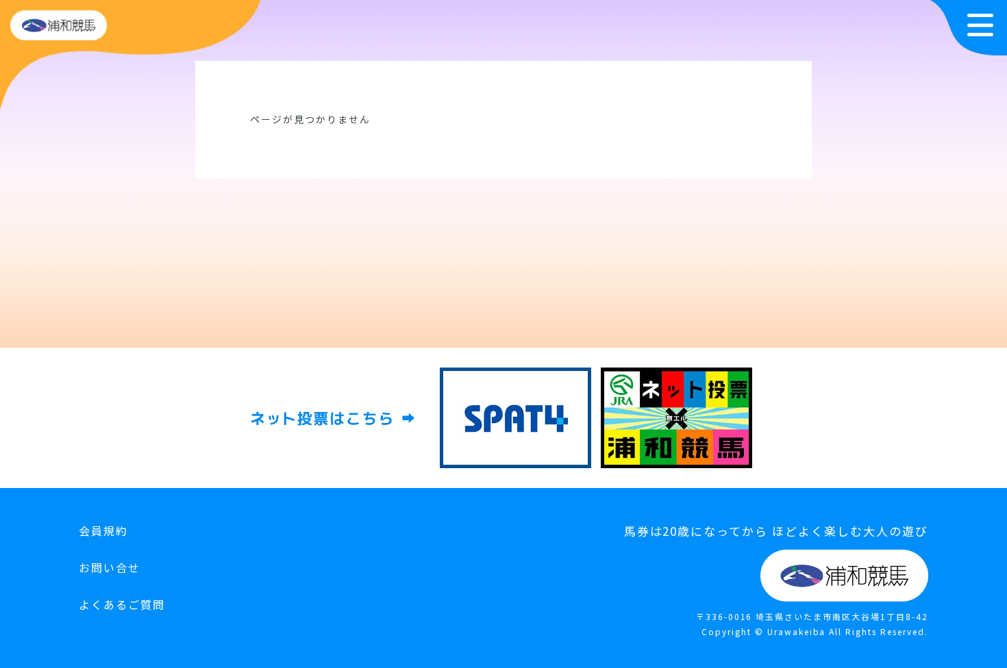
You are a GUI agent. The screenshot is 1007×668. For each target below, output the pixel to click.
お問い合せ (109, 567)
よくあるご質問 (122, 604)
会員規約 (103, 530)
